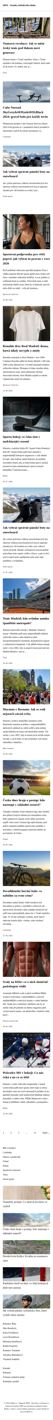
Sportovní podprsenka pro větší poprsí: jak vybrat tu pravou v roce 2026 (26, 259)
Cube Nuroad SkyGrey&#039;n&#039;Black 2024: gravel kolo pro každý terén (25, 112)
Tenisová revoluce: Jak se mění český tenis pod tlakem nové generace (23, 48)
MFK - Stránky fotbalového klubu (19, 5)
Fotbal (5, 839)
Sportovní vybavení (10, 294)
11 (35, 1133)
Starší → (46, 1133)
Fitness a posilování (10, 1021)
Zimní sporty (8, 196)
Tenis (5, 73)
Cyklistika (7, 137)
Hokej (5, 476)
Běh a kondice (8, 748)
